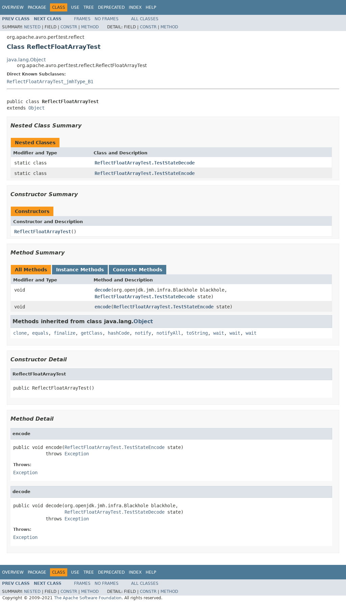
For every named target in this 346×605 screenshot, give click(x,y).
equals (40, 333)
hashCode (118, 333)
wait (218, 333)
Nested (32, 27)
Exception (77, 453)
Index (135, 7)
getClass (91, 333)
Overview (13, 7)
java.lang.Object (26, 59)
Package (37, 7)
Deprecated (111, 7)
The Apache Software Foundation (88, 598)
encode (103, 306)
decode (103, 290)
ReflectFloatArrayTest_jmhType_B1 (50, 81)
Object (36, 108)
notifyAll (168, 333)
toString (197, 333)
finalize (64, 333)
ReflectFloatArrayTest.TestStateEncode (145, 173)
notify (143, 333)
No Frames (107, 19)
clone (20, 333)
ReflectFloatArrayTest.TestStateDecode (145, 162)
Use (75, 7)
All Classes (144, 19)
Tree (88, 7)
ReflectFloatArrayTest (42, 231)
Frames (82, 19)
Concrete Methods (137, 269)
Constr (68, 27)
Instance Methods (80, 269)
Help (151, 7)
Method (90, 27)
